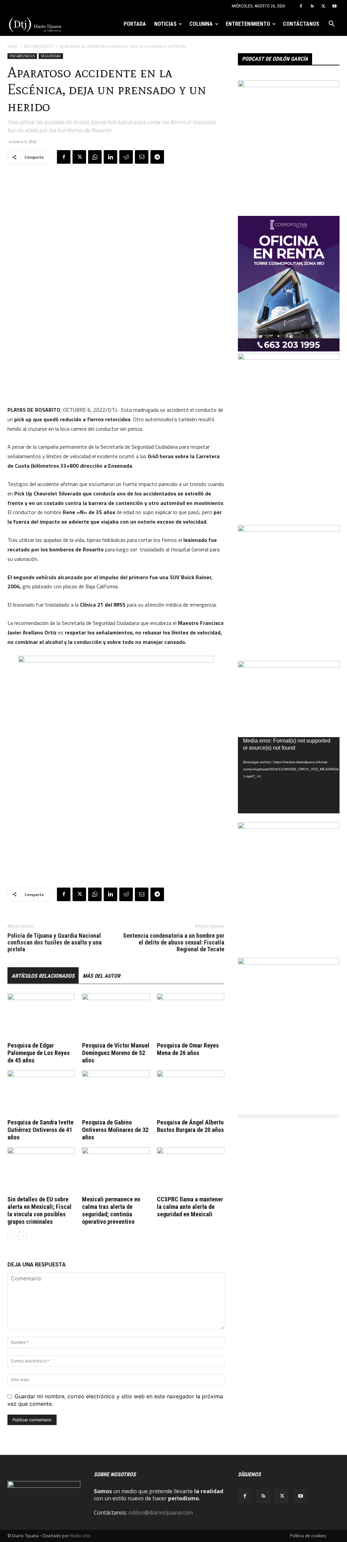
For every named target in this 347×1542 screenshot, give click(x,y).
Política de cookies (308, 1536)
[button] (331, 24)
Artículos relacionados (43, 976)
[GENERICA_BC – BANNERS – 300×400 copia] (289, 85)
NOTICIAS (165, 24)
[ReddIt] (126, 157)
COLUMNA (201, 24)
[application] (289, 775)
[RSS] (312, 6)
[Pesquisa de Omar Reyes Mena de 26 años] (190, 1016)
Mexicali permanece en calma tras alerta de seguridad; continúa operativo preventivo (111, 1210)
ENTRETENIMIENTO (248, 24)
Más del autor (101, 976)
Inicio (12, 46)
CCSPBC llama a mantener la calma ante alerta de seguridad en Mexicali (190, 1207)
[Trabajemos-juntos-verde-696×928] (289, 827)
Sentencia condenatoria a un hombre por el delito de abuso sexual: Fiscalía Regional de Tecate (173, 942)
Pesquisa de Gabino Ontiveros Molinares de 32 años (115, 1130)
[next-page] (22, 1236)
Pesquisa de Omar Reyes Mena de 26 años (188, 1049)
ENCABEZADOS (38, 46)
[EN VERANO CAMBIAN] (289, 529)
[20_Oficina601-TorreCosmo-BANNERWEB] (289, 349)
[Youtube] (334, 6)
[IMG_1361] (289, 962)
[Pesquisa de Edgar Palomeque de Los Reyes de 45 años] (41, 1016)
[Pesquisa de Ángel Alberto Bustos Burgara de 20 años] (190, 1093)
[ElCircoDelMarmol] (289, 665)
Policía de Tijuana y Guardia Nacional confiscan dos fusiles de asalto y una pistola (54, 942)
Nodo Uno (80, 1536)
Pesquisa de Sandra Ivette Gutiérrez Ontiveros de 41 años (40, 1130)
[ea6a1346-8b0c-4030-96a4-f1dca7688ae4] (289, 358)
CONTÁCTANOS (301, 24)
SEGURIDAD (51, 56)
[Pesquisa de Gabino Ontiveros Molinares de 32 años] (115, 1093)
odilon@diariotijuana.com (160, 1512)
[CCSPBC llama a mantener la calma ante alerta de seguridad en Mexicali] (190, 1170)
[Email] (141, 157)
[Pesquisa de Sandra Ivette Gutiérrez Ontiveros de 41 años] (41, 1093)
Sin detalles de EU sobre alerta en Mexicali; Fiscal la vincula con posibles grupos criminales (39, 1210)
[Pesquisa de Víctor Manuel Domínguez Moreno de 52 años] (115, 1016)
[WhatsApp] (95, 157)
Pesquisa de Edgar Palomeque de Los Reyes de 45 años (38, 1053)
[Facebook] (301, 6)
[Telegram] (157, 157)
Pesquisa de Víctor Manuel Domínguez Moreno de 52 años (115, 1053)
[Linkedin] (110, 157)
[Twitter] (323, 6)
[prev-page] (11, 1236)
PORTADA (135, 24)
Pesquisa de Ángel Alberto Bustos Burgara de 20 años (190, 1126)
